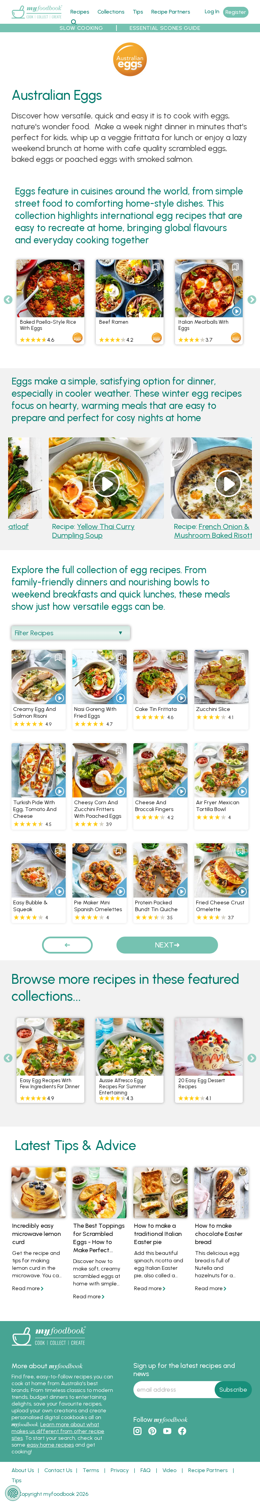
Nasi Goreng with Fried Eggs (95, 712)
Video (169, 1470)
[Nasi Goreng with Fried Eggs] (99, 700)
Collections (111, 11)
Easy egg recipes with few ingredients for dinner (50, 1083)
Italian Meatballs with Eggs (203, 325)
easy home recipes (50, 1445)
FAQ (145, 1470)
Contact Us (58, 1470)
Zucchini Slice (213, 709)
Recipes (79, 11)
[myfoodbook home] (37, 20)
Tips (138, 11)
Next (252, 300)
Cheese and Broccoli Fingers (154, 805)
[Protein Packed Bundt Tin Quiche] (160, 893)
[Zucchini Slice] (221, 700)
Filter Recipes (34, 633)
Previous (8, 300)
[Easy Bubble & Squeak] (39, 893)
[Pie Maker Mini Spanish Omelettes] (99, 893)
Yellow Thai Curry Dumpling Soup (62, 531)
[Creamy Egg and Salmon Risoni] (39, 700)
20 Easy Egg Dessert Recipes (201, 1083)
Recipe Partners (170, 11)
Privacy (120, 1470)
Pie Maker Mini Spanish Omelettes (98, 905)
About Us (23, 1470)
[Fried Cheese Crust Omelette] (221, 893)
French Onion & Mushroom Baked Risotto (184, 531)
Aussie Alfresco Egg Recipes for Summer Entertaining (122, 1086)
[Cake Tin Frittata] (160, 700)
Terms (91, 1470)
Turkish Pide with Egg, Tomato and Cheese (35, 809)
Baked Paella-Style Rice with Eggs (48, 325)
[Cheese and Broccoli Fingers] (160, 793)
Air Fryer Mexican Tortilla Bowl (217, 805)
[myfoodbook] (49, 1347)
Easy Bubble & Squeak (30, 905)
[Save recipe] (77, 267)
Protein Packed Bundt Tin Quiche (156, 905)
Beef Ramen (113, 322)
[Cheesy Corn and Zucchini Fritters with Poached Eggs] (99, 793)
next (164, 944)
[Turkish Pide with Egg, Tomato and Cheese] (39, 793)
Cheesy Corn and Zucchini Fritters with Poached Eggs (97, 809)
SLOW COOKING (81, 28)
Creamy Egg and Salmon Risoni (34, 712)
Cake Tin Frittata (156, 709)
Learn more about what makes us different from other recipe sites (58, 1431)
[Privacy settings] (13, 1493)
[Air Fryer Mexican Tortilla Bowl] (221, 793)
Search (73, 22)
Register (235, 12)
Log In (212, 11)
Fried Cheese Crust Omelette (220, 905)
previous (67, 944)
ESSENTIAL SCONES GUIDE (165, 28)
